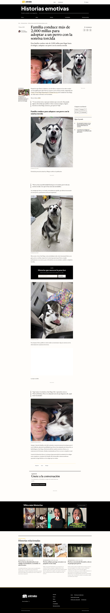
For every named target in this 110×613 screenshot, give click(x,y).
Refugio (46, 465)
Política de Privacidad (75, 597)
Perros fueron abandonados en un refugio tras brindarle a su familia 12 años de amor (29, 563)
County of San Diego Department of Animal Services (44, 92)
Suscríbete (62, 276)
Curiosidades (67, 17)
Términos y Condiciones (78, 594)
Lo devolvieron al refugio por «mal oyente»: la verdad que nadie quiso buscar (84, 131)
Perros (22, 17)
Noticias (51, 17)
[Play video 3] (57, 518)
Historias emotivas (45, 8)
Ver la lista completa (82, 505)
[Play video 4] (77, 518)
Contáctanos (60, 2)
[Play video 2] (41, 518)
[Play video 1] (29, 518)
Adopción (37, 465)
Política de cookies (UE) (75, 599)
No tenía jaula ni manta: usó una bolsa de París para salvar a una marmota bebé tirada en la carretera (84, 125)
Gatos (37, 17)
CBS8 (39, 98)
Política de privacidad (85, 610)
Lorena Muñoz (24, 31)
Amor (42, 465)
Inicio (55, 2)
